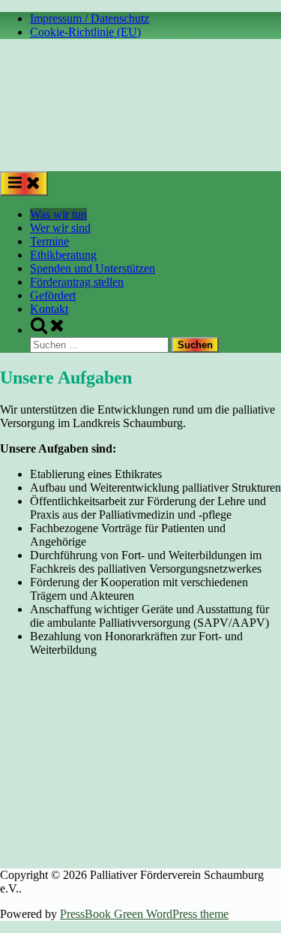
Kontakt (49, 308)
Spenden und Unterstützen (92, 268)
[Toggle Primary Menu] (24, 183)
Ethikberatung (63, 254)
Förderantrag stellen (77, 281)
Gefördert (53, 295)
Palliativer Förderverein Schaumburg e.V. (33, 143)
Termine (49, 241)
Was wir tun (58, 214)
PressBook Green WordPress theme (144, 913)
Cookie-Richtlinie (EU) (85, 32)
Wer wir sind (60, 227)
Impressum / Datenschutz (89, 18)
